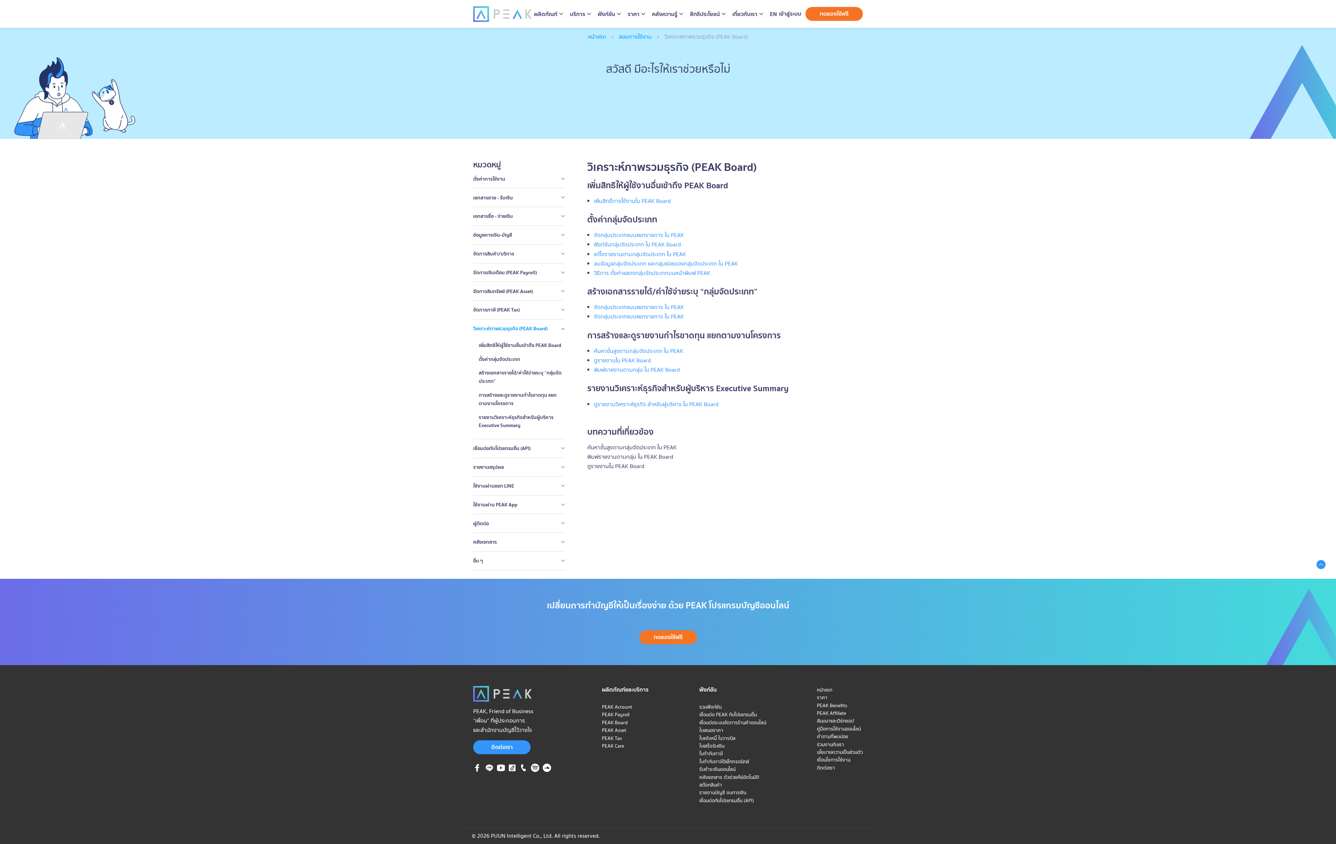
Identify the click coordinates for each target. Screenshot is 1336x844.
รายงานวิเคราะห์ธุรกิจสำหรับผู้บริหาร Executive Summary (516, 421)
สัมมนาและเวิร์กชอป (835, 721)
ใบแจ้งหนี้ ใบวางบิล (717, 738)
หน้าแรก (597, 36)
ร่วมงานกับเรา (830, 744)
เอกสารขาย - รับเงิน (493, 198)
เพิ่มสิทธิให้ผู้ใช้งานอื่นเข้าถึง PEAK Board (520, 345)
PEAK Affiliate (831, 713)
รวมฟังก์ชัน (710, 707)
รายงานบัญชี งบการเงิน (722, 792)
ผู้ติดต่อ (481, 523)
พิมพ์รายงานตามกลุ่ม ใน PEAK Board (630, 456)
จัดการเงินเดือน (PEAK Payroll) (505, 272)
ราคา (822, 697)
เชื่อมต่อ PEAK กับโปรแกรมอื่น (728, 714)
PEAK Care (613, 746)
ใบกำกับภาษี (711, 753)
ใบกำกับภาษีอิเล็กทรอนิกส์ (724, 761)
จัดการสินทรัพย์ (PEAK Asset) (503, 291)
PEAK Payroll (615, 714)
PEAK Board (615, 722)
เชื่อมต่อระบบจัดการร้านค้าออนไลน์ (732, 722)
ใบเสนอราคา (711, 730)
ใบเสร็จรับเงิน (711, 746)
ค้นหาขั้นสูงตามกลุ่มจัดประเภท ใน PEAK (632, 447)
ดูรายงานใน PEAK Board (615, 466)
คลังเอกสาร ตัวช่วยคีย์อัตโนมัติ (729, 777)
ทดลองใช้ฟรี (834, 13)
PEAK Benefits (832, 705)
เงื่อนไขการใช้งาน (833, 760)
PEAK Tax (612, 738)
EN (773, 14)
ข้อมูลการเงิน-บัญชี (492, 235)
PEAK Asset (614, 730)
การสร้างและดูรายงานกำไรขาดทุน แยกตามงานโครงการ (518, 399)
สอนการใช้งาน (635, 36)
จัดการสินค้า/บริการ (493, 254)
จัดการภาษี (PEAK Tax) (496, 310)
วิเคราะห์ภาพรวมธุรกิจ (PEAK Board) (510, 328)
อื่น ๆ (478, 561)
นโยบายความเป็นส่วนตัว (840, 752)
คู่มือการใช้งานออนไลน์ (839, 729)
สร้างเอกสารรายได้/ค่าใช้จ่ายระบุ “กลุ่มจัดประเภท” (520, 377)
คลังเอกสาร (485, 542)
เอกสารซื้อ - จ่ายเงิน (493, 216)
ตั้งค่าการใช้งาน (489, 179)
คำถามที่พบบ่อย (832, 736)
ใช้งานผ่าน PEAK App (495, 505)
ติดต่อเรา (502, 747)
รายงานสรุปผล (488, 467)
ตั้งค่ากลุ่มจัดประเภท (499, 359)
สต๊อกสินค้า (710, 785)
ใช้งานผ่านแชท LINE (493, 486)
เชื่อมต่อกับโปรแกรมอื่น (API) (502, 448)
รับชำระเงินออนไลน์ (717, 769)
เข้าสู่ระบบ (790, 13)
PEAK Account (617, 707)
